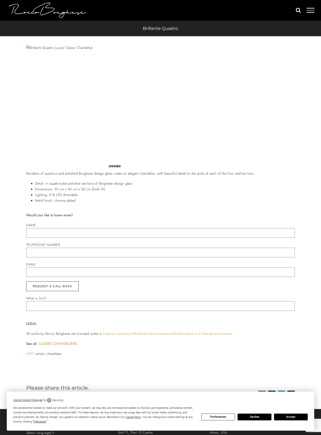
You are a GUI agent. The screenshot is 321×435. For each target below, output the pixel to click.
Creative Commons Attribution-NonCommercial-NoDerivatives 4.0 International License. (168, 333)
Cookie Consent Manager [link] (28, 400)
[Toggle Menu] (311, 10)
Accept (290, 416)
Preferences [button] (39, 421)
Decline (254, 416)
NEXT (30, 353)
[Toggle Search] (298, 10)
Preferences (218, 416)
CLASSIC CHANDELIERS (58, 343)
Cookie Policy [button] (133, 417)
